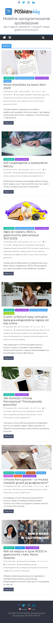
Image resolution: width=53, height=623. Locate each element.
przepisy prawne (15, 176)
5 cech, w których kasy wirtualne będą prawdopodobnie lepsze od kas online (26, 320)
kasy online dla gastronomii (13, 336)
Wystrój (7, 81)
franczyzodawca (29, 411)
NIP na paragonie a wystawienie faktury (25, 164)
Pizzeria (18, 476)
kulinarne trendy (21, 98)
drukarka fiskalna (21, 173)
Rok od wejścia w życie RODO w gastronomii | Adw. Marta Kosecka (25, 555)
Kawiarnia (30, 473)
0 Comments (10, 564)
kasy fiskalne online (39, 333)
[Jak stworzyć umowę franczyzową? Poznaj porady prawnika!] (26, 368)
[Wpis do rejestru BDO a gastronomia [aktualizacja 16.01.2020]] (26, 202)
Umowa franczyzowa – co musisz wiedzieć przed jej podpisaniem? (25, 481)
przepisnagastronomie (11, 567)
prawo (30, 98)
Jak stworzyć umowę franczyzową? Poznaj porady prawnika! (22, 401)
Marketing (8, 476)
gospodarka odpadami (11, 251)
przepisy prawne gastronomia (32, 176)
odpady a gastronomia (28, 251)
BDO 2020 (27, 248)
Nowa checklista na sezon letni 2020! (24, 86)
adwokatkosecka (25, 564)
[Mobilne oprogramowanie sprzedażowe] (4, 37)
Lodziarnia (41, 473)
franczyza (19, 411)
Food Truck (20, 473)
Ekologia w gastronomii (24, 78)
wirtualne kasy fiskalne (17, 339)
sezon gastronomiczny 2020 (28, 101)
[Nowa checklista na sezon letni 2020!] (26, 52)
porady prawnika (24, 414)
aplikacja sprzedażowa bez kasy (27, 330)
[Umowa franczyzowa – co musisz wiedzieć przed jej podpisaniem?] (26, 446)
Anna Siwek (25, 91)
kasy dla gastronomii (24, 333)
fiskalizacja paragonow (37, 173)
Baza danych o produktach (25, 245)
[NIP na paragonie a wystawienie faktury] (26, 133)
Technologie (9, 313)
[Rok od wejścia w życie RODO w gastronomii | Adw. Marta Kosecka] (26, 521)
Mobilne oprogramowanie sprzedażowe (26, 20)
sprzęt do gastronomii (38, 310)
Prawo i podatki (42, 78)
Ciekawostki (9, 78)
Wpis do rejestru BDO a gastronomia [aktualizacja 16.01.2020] (21, 235)
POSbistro (20, 548)
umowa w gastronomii (22, 418)
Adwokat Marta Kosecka (27, 561)
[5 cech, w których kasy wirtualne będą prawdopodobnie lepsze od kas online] (26, 284)
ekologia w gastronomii (40, 248)
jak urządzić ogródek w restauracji (28, 95)
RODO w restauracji (22, 571)
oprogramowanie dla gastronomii (36, 336)
